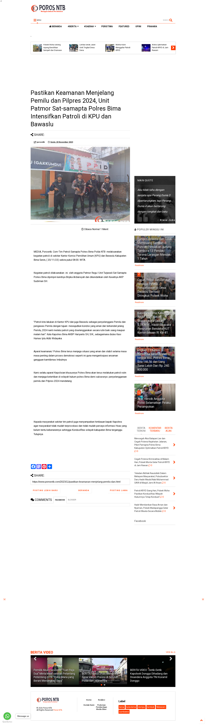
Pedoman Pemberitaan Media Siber (101, 707)
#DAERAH (89, 26)
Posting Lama (119, 490)
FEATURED (124, 26)
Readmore (139, 265)
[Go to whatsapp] (7, 716)
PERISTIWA (107, 26)
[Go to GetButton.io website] (7, 722)
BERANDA (57, 26)
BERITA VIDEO (42, 652)
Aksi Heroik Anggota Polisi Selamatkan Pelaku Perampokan (154, 402)
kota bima (131, 707)
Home (89, 700)
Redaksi (101, 700)
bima (121, 707)
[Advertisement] (80, 71)
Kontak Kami (89, 705)
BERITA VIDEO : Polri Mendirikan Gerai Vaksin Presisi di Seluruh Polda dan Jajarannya (100, 677)
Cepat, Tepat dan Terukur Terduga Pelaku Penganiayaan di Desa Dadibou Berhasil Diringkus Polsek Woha (153, 287)
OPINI (138, 26)
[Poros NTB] (48, 11)
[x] (4, 599)
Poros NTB (57, 710)
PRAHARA (152, 26)
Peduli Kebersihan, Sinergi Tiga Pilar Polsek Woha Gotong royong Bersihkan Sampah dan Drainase (52, 44)
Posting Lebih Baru (45, 490)
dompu (141, 707)
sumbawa (124, 711)
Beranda (83, 490)
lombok (150, 707)
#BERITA (72, 26)
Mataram (161, 707)
